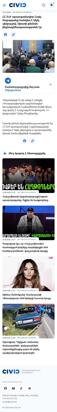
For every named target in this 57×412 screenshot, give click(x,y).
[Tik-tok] (21, 388)
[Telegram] (29, 388)
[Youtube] (13, 388)
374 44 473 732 (9, 398)
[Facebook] (5, 388)
